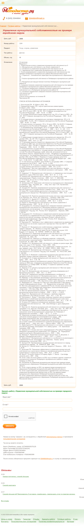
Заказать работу (48, 519)
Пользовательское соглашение (23, 521)
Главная (3, 26)
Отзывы (36, 519)
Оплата (18, 519)
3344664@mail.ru (36, 18)
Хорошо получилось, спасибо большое (16, 476)
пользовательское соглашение (14, 439)
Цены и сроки (6, 519)
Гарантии (27, 519)
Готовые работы (14, 26)
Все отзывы (5, 501)
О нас (75, 519)
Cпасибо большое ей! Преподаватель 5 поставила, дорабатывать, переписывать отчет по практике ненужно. (39, 494)
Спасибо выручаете (9, 485)
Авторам (70, 521)
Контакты (5, 521)
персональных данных (54, 437)
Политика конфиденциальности (51, 521)
